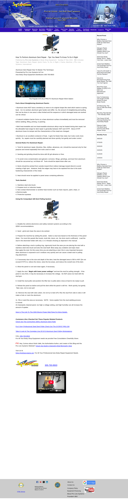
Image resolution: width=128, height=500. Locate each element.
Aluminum (23, 62)
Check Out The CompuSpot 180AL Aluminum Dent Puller (36, 322)
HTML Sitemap (21, 491)
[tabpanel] (43, 26)
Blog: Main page (108, 30)
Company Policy (72, 488)
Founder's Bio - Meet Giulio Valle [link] (104, 25)
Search (67, 26)
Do (51, 62)
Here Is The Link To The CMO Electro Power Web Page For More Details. (42, 312)
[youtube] (40, 482)
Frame (63, 62)
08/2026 (99, 138)
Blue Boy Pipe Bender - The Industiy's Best (104, 113)
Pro (75, 62)
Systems (19, 64)
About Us (70, 482)
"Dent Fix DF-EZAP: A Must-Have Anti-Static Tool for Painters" (104, 72)
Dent (29, 62)
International (27, 64)
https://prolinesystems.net (25, 353)
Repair (34, 62)
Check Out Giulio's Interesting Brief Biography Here (54, 346)
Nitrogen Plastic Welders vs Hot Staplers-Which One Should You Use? (103, 50)
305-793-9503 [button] (61, 4)
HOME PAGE (20, 30)
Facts (45, 62)
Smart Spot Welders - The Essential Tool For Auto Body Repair (104, 65)
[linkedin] (47, 482)
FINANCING (93, 29)
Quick (40, 62)
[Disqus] (51, 418)
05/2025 (99, 146)
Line (79, 62)
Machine (69, 62)
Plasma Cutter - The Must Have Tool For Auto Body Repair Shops (103, 128)
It (53, 62)
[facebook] (37, 482)
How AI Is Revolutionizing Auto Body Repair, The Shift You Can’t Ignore (104, 80)
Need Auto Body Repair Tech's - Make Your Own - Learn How (104, 58)
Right (56, 62)
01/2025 (99, 154)
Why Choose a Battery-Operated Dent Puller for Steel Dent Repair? (104, 42)
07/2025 (99, 142)
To (48, 62)
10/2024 (99, 158)
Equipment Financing (74, 491)
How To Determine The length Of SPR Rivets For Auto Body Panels (103, 99)
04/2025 (99, 150)
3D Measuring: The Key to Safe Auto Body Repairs (104, 107)
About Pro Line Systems (75, 494)
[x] (44, 482)
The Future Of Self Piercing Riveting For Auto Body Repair (103, 120)
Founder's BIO (72, 496)
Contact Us (101, 29)
